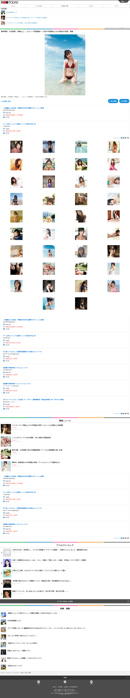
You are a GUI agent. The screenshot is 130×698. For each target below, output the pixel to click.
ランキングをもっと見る (65, 601)
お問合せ (54, 686)
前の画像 (113, 101)
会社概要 (66, 686)
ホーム (13, 5)
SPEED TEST (65, 5)
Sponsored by (116, 138)
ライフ (116, 5)
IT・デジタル (39, 5)
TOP (65, 678)
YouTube (91, 683)
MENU (123, 1)
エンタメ (91, 5)
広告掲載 (60, 686)
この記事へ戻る (6, 101)
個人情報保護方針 (73, 686)
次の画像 (124, 101)
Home (39, 683)
